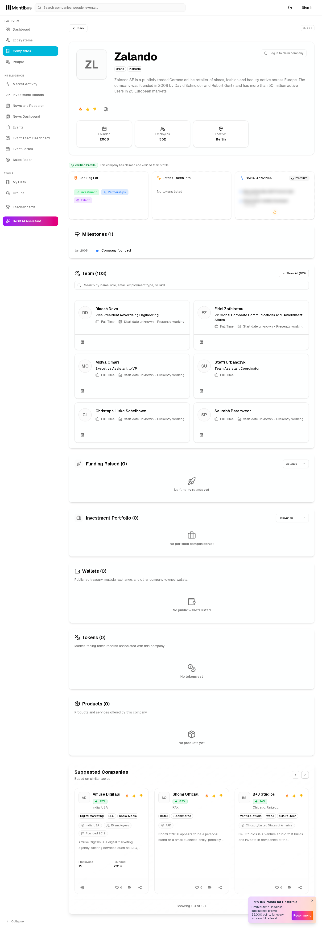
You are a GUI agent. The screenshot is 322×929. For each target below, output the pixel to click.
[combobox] (296, 464)
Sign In (307, 7)
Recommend (302, 915)
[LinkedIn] (82, 342)
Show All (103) (296, 273)
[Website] (106, 109)
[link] (132, 325)
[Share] (140, 887)
